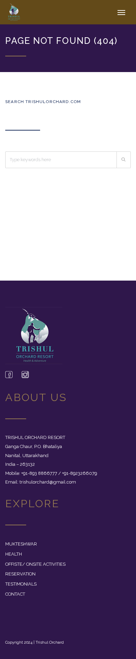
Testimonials (21, 584)
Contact (15, 594)
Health (13, 554)
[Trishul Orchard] (17, 12)
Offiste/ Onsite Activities (35, 564)
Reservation (20, 573)
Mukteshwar (21, 544)
